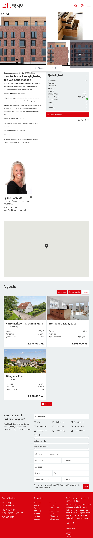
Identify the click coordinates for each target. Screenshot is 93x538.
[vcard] (31, 200)
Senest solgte (74, 292)
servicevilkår (40, 487)
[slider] (35, 437)
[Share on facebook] (85, 120)
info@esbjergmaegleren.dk (12, 513)
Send (86, 486)
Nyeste (85, 292)
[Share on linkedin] (79, 120)
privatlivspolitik (75, 485)
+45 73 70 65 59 (10, 207)
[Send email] (88, 120)
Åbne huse (62, 292)
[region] (46, 249)
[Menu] (88, 5)
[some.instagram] (68, 523)
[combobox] (60, 417)
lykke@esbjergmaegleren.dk (15, 210)
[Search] (75, 5)
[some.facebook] (73, 523)
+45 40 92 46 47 (8, 510)
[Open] (87, 416)
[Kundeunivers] (82, 5)
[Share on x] (82, 120)
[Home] (24, 5)
